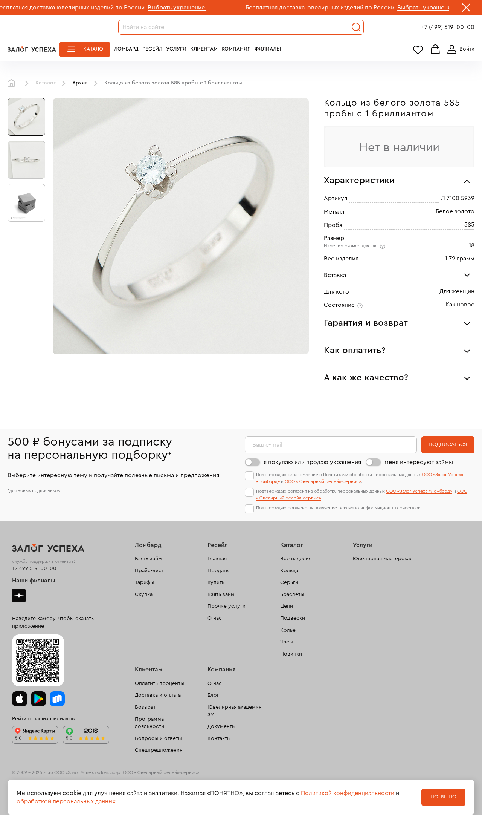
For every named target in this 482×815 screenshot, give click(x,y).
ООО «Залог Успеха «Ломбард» (419, 491)
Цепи (286, 606)
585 (469, 225)
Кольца (289, 570)
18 (471, 245)
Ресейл (152, 49)
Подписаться (448, 444)
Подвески (292, 618)
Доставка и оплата (158, 695)
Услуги (176, 49)
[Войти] (459, 49)
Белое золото (455, 211)
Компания (236, 49)
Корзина (435, 49)
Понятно (443, 797)
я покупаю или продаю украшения (312, 462)
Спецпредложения (158, 750)
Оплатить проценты (159, 683)
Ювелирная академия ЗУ (234, 711)
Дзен (19, 595)
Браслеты (292, 594)
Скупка (144, 594)
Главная (13, 83)
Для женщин (456, 291)
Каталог (94, 49)
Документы (221, 726)
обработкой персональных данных (66, 801)
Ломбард (126, 49)
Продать (218, 570)
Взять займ (148, 558)
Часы (286, 642)
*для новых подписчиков (34, 490)
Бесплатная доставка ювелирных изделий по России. (276, 8)
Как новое (459, 305)
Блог (213, 695)
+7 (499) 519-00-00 (447, 27)
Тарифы (144, 582)
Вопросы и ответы (158, 738)
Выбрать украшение (133, 8)
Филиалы (268, 49)
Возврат (145, 707)
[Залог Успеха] (32, 49)
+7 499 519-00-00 (34, 568)
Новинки (291, 654)
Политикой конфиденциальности (347, 793)
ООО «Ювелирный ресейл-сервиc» (323, 481)
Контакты (219, 738)
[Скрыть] (466, 9)
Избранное (418, 49)
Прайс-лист (149, 570)
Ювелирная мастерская (382, 558)
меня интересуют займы (418, 462)
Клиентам (204, 49)
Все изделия (295, 558)
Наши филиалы (33, 581)
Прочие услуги (226, 606)
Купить (215, 582)
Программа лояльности (149, 723)
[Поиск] (356, 27)
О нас (214, 618)
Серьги (289, 582)
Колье (288, 630)
